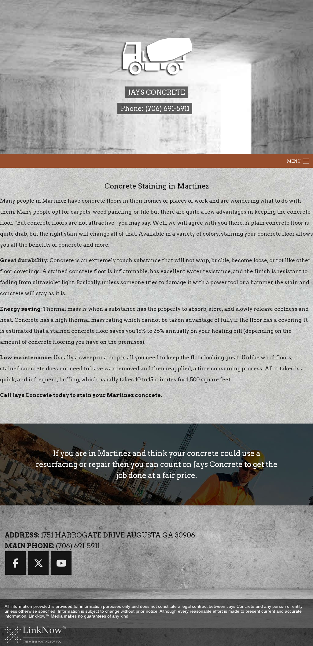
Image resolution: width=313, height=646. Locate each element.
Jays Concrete (156, 92)
